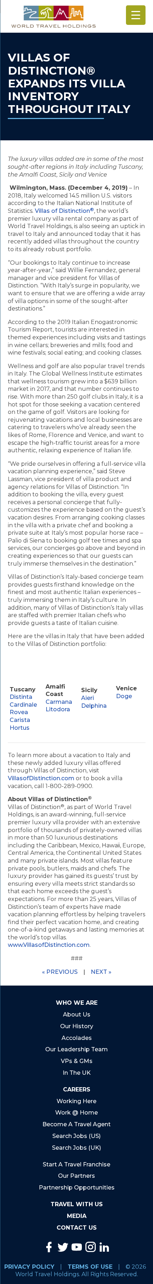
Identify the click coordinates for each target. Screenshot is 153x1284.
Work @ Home (76, 1112)
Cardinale (23, 704)
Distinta (21, 697)
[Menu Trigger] (136, 15)
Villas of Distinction (64, 210)
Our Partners (76, 1175)
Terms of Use (90, 1266)
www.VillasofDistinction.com (49, 945)
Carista (20, 720)
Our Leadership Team (76, 1049)
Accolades (77, 1038)
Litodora (58, 709)
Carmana (59, 701)
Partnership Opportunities (77, 1187)
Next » (101, 972)
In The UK (77, 1072)
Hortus (20, 727)
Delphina (94, 705)
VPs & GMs (77, 1061)
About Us (76, 1014)
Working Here (76, 1101)
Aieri (87, 698)
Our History (76, 1026)
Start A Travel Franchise (76, 1164)
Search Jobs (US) (76, 1136)
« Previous (60, 972)
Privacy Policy (29, 1266)
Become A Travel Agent (76, 1124)
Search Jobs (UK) (76, 1147)
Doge (124, 696)
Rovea (19, 712)
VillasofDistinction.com (41, 778)
